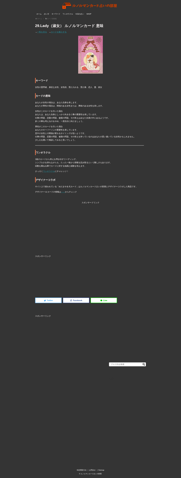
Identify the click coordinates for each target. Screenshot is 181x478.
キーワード (56, 14)
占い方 (46, 14)
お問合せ (92, 470)
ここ (63, 192)
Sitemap (101, 470)
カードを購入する (59, 32)
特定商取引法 (81, 470)
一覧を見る (42, 32)
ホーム (39, 14)
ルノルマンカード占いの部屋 (91, 474)
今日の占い (79, 14)
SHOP (88, 14)
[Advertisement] (90, 230)
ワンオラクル (68, 14)
